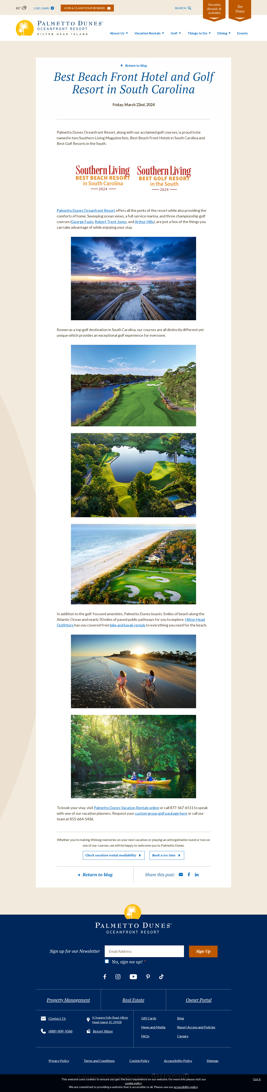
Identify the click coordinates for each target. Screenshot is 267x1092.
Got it (257, 1079)
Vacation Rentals (148, 33)
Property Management (68, 1000)
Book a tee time (164, 855)
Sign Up (203, 951)
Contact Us (57, 1018)
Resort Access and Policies (196, 1027)
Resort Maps (103, 1031)
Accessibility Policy (178, 1061)
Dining (222, 33)
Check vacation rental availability (110, 855)
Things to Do (197, 33)
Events (242, 33)
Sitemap (212, 1061)
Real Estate (133, 1000)
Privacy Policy (59, 1061)
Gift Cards (148, 1018)
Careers (182, 1036)
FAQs (145, 1036)
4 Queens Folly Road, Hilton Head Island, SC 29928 (110, 1020)
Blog (180, 1018)
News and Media (153, 1027)
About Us (117, 33)
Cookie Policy (139, 1061)
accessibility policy (186, 1087)
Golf (174, 33)
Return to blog (136, 65)
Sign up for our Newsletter (75, 951)
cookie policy (133, 1083)
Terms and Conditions (99, 1061)
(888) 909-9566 (60, 1031)
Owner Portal (199, 1000)
